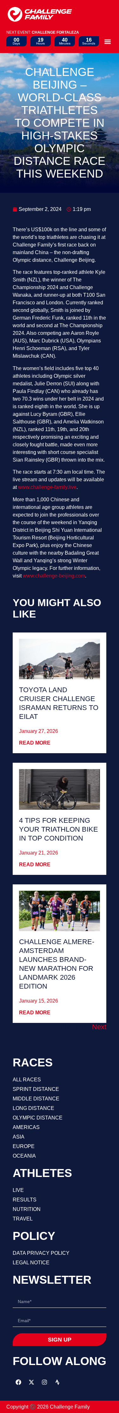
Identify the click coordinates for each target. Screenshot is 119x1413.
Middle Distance (36, 1098)
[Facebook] (18, 1382)
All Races (27, 1079)
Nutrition (27, 1209)
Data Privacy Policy (41, 1253)
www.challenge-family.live (47, 487)
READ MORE (34, 743)
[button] (107, 41)
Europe (24, 1146)
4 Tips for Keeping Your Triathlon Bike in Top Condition (58, 829)
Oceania (24, 1156)
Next (99, 1027)
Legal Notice (31, 1262)
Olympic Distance (38, 1117)
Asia (18, 1136)
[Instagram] (44, 1382)
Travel (23, 1218)
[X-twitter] (31, 1382)
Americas (26, 1127)
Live (18, 1190)
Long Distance (33, 1108)
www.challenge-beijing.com (54, 575)
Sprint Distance (36, 1089)
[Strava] (57, 1382)
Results (24, 1199)
